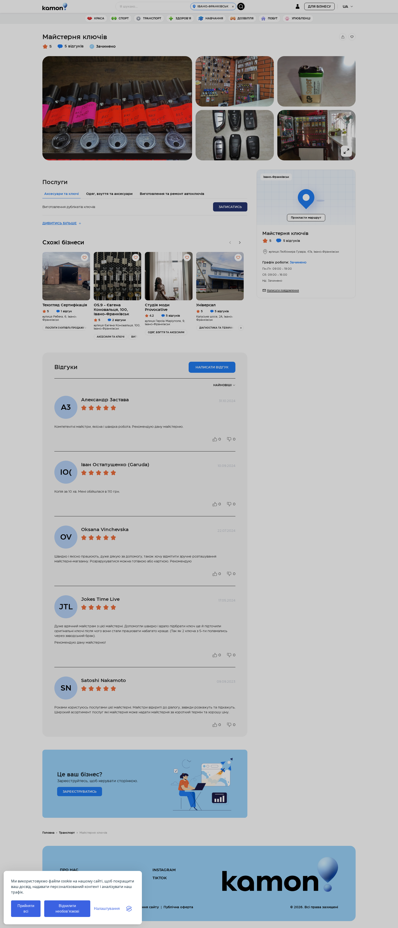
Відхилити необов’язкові (67, 908)
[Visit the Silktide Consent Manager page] (129, 908)
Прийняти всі (26, 908)
